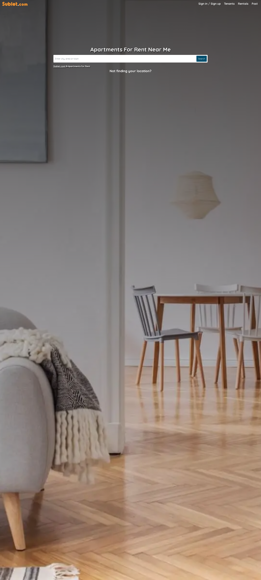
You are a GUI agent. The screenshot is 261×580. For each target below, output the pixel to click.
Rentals (243, 3)
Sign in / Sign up (209, 3)
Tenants (229, 3)
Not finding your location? (130, 71)
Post (255, 3)
